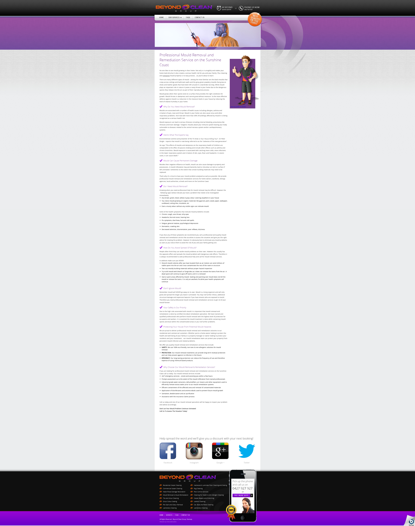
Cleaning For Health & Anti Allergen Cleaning (209, 495)
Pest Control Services (201, 492)
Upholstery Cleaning (169, 508)
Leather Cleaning (199, 501)
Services (169, 515)
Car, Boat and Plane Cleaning (203, 505)
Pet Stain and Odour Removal (173, 505)
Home (161, 515)
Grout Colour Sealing (170, 501)
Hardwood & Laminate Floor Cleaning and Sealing (210, 485)
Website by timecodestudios (168, 522)
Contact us (185, 515)
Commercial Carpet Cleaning (172, 488)
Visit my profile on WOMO (238, 107)
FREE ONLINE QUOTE (241, 495)
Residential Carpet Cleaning (172, 485)
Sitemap (189, 519)
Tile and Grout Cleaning (171, 498)
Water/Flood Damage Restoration (174, 492)
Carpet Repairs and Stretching (204, 498)
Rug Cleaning (198, 488)
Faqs (177, 515)
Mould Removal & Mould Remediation (175, 495)
